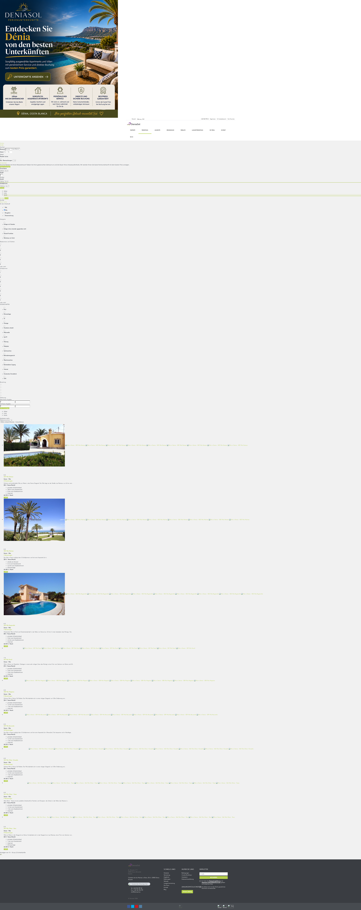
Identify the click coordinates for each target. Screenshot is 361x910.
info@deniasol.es (135, 892)
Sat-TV (5, 337)
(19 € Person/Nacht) (9, 666)
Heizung (6, 341)
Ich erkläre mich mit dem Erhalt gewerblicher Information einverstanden (213, 887)
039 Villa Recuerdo (9, 726)
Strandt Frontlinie (8, 233)
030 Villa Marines (8, 551)
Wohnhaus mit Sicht (9, 238)
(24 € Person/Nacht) (9, 700)
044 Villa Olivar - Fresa (10, 794)
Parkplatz (6, 346)
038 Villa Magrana (9, 692)
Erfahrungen (170, 130)
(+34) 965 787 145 (205, 119)
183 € (7, 569)
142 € (7, 710)
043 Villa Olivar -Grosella (11, 760)
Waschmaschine (8, 360)
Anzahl (2, 179)
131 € (7, 676)
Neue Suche (3, 202)
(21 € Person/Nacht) (9, 768)
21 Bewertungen (8, 481)
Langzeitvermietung (197, 130)
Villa (6, 210)
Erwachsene (3, 168)
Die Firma (212, 130)
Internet (6, 369)
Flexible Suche (4, 156)
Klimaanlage (7, 314)
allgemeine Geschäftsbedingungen (211, 882)
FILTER (1, 145)
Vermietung (145, 130)
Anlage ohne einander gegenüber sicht (15, 229)
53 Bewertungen (8, 764)
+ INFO (6, 497)
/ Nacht (11, 495)
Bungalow (7, 213)
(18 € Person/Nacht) (9, 485)
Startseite (132, 130)
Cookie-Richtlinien (187, 875)
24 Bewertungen (8, 730)
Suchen (2, 143)
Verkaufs (183, 130)
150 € (7, 847)
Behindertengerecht (9, 355)
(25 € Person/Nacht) (9, 837)
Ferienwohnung (9, 215)
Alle (6, 207)
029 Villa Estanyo (8, 476)
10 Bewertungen (8, 832)
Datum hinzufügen (5, 166)
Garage (6, 323)
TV (4, 318)
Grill (5, 378)
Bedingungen (185, 873)
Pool (5, 309)
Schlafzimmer (3, 183)
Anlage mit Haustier (9, 224)
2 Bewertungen (8, 555)
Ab (4, 495)
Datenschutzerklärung (188, 879)
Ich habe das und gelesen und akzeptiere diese (213, 882)
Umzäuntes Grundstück (10, 374)
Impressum (185, 877)
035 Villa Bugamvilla (9, 625)
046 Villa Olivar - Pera (10, 828)
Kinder (2, 172)
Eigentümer (213, 119)
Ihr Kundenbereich (221, 119)
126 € (7, 778)
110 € (7, 495)
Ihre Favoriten (231, 119)
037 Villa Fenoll (8, 659)
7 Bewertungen (8, 629)
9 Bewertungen (8, 798)
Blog (131, 137)
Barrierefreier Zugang (10, 364)
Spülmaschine (7, 351)
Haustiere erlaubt (8, 328)
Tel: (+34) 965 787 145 (136, 888)
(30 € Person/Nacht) (10, 559)
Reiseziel (2, 149)
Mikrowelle (7, 332)
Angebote (157, 130)
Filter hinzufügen (4, 408)
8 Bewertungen (8, 696)
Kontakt (223, 130)
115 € (7, 744)
